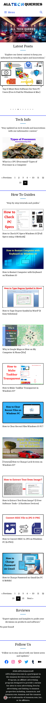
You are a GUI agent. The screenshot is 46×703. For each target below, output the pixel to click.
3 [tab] (15, 109)
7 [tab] (25, 109)
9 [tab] (30, 109)
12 (43, 178)
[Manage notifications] (5, 698)
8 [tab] (28, 109)
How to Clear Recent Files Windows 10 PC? (22, 426)
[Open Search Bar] (41, 12)
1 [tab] (11, 109)
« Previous (6, 178)
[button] (2, 86)
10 (33, 178)
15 (23, 598)
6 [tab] (23, 109)
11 (38, 178)
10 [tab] (33, 109)
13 (20, 183)
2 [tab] (13, 109)
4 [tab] (18, 109)
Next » (30, 598)
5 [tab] (20, 109)
